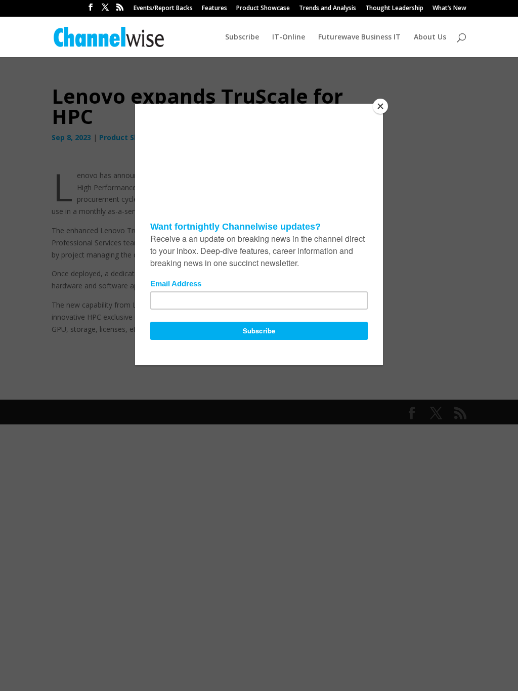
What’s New (449, 8)
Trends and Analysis (327, 8)
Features (214, 8)
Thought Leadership (394, 8)
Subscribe (242, 37)
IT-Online (288, 37)
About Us (430, 37)
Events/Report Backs (163, 8)
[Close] (380, 106)
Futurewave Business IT (359, 37)
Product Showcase (263, 8)
